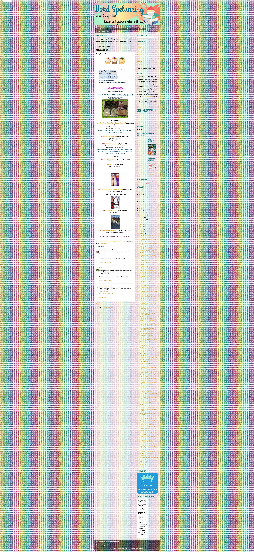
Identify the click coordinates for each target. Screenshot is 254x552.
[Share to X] (129, 241)
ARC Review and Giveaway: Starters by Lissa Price (147, 390)
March (142, 233)
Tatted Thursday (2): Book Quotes (148, 407)
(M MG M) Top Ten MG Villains (148, 347)
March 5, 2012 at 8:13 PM (105, 262)
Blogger (142, 548)
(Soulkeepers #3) (118, 189)
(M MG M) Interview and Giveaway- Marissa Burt (146, 288)
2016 (140, 201)
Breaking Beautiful (109, 230)
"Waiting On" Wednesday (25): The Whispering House (148, 325)
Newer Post (100, 304)
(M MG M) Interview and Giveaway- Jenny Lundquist (147, 450)
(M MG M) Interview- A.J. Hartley (148, 444)
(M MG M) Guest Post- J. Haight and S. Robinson (148, 307)
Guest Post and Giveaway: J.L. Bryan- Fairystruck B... (147, 336)
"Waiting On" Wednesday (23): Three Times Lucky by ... (147, 417)
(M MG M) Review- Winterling (147, 253)
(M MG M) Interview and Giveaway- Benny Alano (146, 364)
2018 (140, 196)
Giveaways (134, 29)
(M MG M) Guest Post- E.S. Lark (148, 404)
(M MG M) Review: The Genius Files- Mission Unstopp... (148, 304)
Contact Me (142, 29)
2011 (140, 467)
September (143, 219)
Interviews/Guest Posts (124, 29)
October (142, 217)
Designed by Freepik (110, 544)
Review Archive (112, 29)
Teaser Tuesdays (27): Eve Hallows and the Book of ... (148, 427)
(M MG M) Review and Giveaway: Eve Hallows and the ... (148, 401)
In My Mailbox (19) (145, 298)
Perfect (109, 164)
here (100, 278)
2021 (140, 190)
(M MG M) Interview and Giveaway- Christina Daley (147, 267)
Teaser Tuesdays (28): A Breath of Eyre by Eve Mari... (148, 375)
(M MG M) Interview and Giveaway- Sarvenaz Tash (146, 317)
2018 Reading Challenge (153, 163)
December (142, 212)
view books (155, 175)
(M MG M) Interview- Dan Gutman (148, 301)
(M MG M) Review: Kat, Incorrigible (146, 259)
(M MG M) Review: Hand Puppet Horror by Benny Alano (148, 368)
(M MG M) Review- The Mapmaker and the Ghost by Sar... (148, 321)
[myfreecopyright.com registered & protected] (107, 541)
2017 (140, 199)
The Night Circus (110, 159)
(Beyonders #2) (113, 123)
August (142, 222)
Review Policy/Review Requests (103, 31)
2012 (140, 210)
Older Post (130, 304)
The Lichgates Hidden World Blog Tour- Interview (148, 398)
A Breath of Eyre (110, 136)
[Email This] (127, 241)
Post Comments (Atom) (108, 307)
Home (98, 29)
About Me (104, 29)
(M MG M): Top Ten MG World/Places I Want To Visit (147, 295)
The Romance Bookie (104, 249)
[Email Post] (124, 241)
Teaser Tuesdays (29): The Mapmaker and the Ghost (146, 332)
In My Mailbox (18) (145, 345)
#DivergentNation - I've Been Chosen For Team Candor (147, 247)
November (143, 215)
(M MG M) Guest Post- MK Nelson (148, 357)
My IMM (106, 291)
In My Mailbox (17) (145, 430)
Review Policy (149, 96)
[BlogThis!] (128, 241)
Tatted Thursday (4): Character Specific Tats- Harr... (147, 314)
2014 (140, 206)
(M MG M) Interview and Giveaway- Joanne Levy (146, 277)
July (141, 224)
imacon (132, 548)
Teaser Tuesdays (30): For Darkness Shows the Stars (148, 284)
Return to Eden (107, 189)
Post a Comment (102, 297)
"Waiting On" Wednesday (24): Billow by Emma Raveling (147, 371)
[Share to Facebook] (130, 241)
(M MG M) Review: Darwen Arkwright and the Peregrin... (147, 441)
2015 (140, 203)
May (141, 229)
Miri (100, 267)
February (142, 462)
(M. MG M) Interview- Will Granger (149, 339)
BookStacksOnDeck (104, 286)
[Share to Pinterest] (132, 241)
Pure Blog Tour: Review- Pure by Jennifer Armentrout (148, 329)
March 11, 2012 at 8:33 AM (106, 293)
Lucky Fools (110, 210)
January (142, 464)
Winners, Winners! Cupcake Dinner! (148, 420)
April (141, 231)
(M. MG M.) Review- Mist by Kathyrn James (147, 354)
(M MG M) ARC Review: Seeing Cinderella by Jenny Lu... (148, 454)
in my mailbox (103, 243)
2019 (140, 194)
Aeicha (154, 166)
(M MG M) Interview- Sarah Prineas (149, 250)
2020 (140, 192)
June (141, 226)
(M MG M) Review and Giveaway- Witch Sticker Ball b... (148, 383)
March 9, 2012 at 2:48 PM (105, 280)
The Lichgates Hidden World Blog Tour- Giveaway (148, 379)
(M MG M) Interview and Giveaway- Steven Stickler (147, 423)
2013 (140, 208)
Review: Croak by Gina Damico (147, 311)
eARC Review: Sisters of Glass (147, 270)
